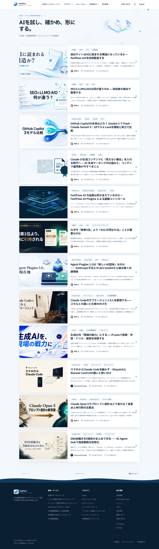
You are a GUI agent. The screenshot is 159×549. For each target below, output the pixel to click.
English (141, 4)
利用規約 (116, 542)
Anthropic (83, 155)
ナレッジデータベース (89, 507)
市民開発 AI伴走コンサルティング (59, 515)
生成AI (81, 330)
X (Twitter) (120, 524)
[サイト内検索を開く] (135, 4)
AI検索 (74, 50)
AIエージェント (88, 295)
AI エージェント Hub (89, 499)
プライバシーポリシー (128, 542)
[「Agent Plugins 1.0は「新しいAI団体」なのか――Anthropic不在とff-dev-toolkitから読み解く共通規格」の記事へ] (79, 272)
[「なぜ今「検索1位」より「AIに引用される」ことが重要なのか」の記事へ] (79, 237)
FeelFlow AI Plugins (88, 190)
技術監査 (95, 50)
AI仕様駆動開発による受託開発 (58, 511)
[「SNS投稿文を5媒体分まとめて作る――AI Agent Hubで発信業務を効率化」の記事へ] (79, 446)
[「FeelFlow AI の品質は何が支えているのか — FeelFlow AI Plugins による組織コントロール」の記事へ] (79, 202)
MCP (96, 260)
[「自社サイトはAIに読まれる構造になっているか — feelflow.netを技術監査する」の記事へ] (79, 61)
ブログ (118, 507)
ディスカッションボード (90, 515)
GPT (102, 119)
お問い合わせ (125, 4)
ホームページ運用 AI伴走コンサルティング (62, 503)
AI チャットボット (88, 503)
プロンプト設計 (106, 399)
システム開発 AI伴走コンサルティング (61, 499)
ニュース (119, 503)
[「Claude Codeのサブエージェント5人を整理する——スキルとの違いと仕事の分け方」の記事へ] (79, 307)
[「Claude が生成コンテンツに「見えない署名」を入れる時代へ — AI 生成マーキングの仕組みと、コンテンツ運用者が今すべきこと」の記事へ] (79, 167)
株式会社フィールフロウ (27, 543)
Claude (95, 119)
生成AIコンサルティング (50, 4)
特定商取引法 (141, 542)
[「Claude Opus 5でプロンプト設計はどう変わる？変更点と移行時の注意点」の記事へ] (79, 411)
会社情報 (105, 4)
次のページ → (133, 473)
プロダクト (67, 4)
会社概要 (119, 495)
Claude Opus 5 (94, 399)
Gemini (87, 119)
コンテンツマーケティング (100, 225)
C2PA (100, 155)
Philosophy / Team (123, 499)
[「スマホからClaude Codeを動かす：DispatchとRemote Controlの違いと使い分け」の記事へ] (79, 376)
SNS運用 (98, 434)
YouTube (119, 528)
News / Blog (80, 4)
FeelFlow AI (75, 190)
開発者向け (93, 4)
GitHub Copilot (76, 119)
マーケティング (109, 434)
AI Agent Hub (76, 434)
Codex (112, 190)
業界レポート (120, 515)
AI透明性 (92, 155)
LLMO (81, 50)
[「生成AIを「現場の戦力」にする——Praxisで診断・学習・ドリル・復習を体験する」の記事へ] (79, 342)
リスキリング (103, 330)
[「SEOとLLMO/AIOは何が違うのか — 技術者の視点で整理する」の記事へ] (79, 96)
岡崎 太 (76, 71)
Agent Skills (88, 260)
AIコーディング (96, 365)
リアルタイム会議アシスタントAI (93, 511)
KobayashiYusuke (80, 386)
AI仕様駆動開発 (111, 295)
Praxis (74, 330)
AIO (87, 84)
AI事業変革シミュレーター (91, 519)
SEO (87, 50)
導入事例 (119, 511)
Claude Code (102, 190)
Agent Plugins (76, 260)
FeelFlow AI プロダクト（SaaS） (59, 507)
